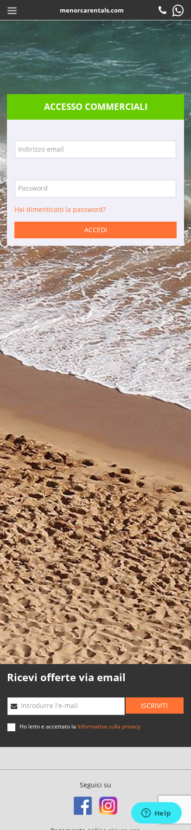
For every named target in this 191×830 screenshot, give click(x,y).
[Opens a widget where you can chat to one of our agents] (156, 813)
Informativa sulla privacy (108, 726)
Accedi (95, 229)
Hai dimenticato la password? (60, 209)
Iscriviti (154, 705)
